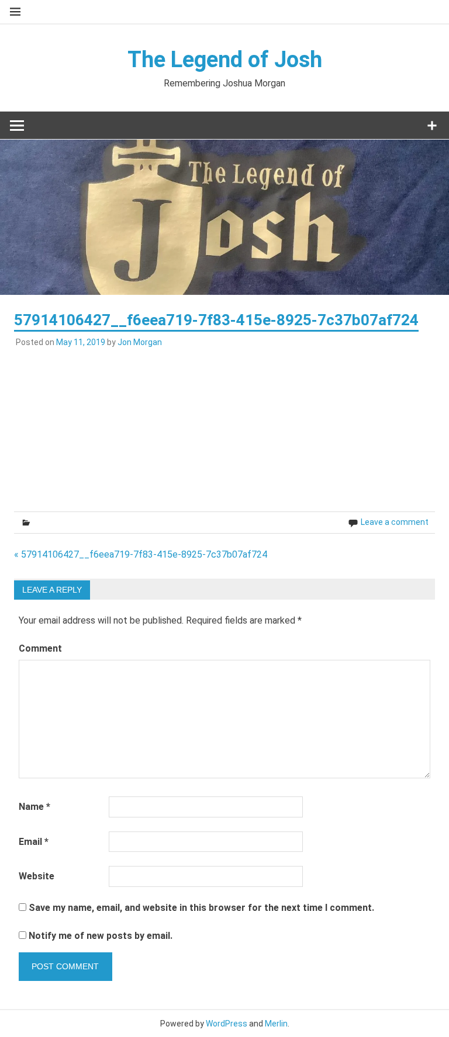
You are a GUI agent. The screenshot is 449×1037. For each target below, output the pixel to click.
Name (34, 806)
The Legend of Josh (224, 59)
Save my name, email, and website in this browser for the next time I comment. (201, 907)
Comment (40, 648)
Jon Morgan (140, 342)
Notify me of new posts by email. (100, 935)
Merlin (276, 1023)
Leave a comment (395, 522)
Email (34, 841)
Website (36, 876)
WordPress (226, 1023)
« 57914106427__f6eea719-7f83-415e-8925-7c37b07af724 (140, 554)
